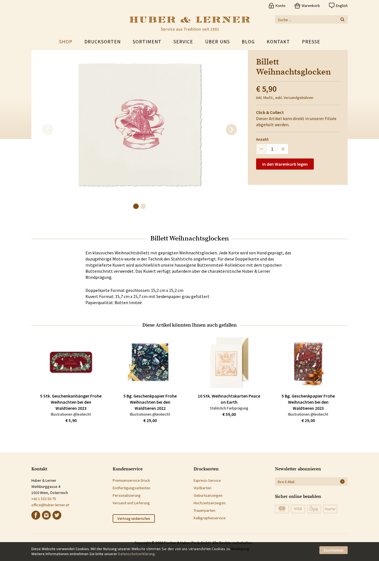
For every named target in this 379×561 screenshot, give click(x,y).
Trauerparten (204, 510)
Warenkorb (311, 5)
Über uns (217, 41)
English (342, 5)
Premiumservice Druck (131, 480)
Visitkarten (202, 487)
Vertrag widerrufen (133, 518)
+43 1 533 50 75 (43, 498)
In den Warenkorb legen (285, 164)
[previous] (47, 129)
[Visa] (298, 509)
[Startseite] (189, 24)
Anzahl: (262, 139)
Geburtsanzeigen (208, 495)
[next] (231, 129)
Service (183, 41)
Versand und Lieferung (131, 502)
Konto (280, 5)
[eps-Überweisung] (314, 509)
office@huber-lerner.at (50, 504)
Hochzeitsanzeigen (210, 502)
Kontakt (278, 41)
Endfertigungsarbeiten (131, 487)
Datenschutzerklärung (136, 553)
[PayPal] (330, 509)
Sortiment (147, 41)
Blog (248, 41)
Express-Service (207, 480)
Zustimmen (333, 550)
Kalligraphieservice (210, 517)
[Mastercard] (282, 509)
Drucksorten (102, 41)
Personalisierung (127, 495)
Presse (311, 41)
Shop (65, 41)
